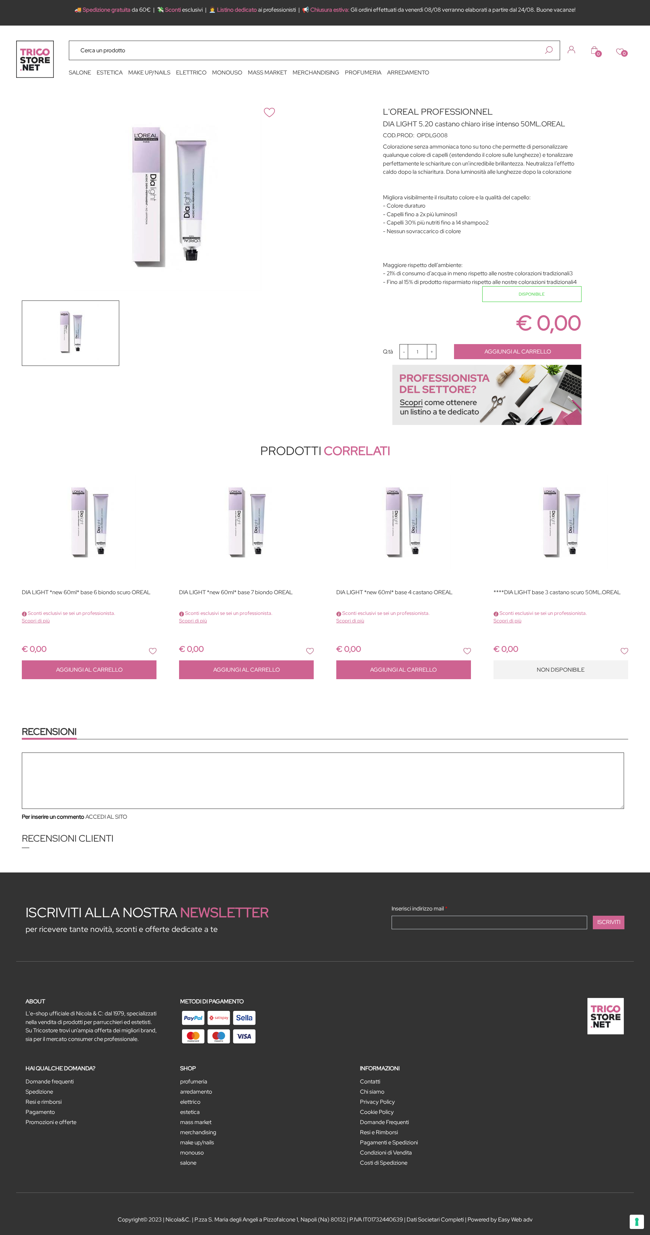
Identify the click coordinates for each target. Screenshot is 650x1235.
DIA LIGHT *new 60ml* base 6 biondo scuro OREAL (86, 592)
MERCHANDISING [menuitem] (316, 72)
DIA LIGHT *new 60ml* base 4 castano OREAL (394, 592)
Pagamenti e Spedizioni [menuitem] (389, 1142)
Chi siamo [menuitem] (372, 1091)
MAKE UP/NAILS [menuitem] (149, 72)
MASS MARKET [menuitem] (267, 72)
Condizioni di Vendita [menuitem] (386, 1152)
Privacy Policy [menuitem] (377, 1102)
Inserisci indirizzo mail (420, 908)
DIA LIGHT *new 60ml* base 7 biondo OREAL (236, 592)
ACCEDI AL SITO (106, 817)
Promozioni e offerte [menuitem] (51, 1122)
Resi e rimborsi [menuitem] (44, 1102)
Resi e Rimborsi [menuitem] (379, 1132)
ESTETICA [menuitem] (110, 72)
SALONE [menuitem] (80, 72)
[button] (548, 50)
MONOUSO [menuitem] (227, 72)
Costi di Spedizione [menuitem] (383, 1163)
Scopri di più (36, 621)
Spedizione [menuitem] (39, 1091)
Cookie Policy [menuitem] (377, 1112)
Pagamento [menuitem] (40, 1112)
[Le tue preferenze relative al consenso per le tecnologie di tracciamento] (637, 1222)
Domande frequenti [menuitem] (50, 1081)
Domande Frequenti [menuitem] (384, 1122)
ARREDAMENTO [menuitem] (408, 72)
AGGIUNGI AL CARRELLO (517, 351)
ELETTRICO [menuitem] (191, 72)
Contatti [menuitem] (370, 1081)
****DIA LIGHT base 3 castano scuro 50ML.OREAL (557, 592)
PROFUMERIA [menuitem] (363, 72)
